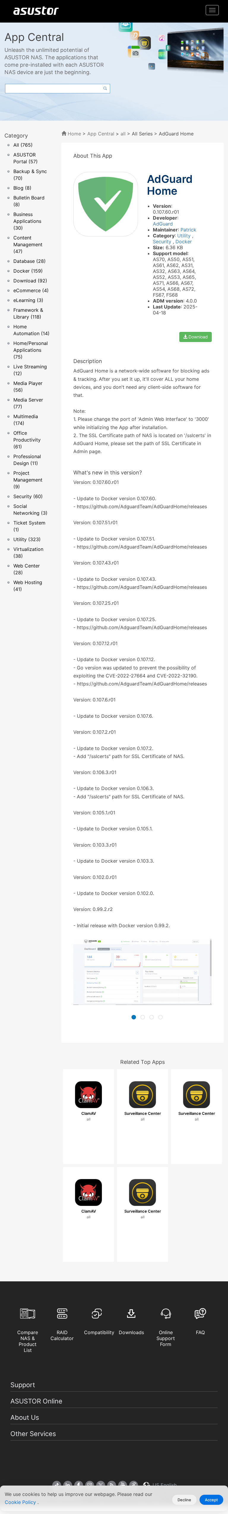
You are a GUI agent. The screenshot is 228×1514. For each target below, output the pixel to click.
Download (197, 336)
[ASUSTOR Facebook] (78, 1485)
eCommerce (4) (31, 290)
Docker (183, 241)
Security (163, 241)
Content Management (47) (27, 244)
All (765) (23, 145)
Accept (211, 1499)
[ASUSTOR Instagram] (89, 1485)
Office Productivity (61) (27, 440)
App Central (100, 134)
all (123, 134)
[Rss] (111, 1485)
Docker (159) (28, 271)
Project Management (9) (27, 480)
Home (73, 134)
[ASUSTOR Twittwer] (100, 1485)
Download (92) (30, 281)
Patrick (188, 230)
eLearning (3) (28, 300)
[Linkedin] (67, 1485)
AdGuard (163, 224)
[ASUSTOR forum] (133, 1485)
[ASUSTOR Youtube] (122, 1485)
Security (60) (28, 496)
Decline (184, 1499)
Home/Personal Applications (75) (30, 350)
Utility (184, 236)
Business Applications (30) (27, 221)
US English (164, 1485)
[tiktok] (56, 1485)
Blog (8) (22, 188)
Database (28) (29, 261)
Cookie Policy (21, 1502)
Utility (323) (27, 539)
